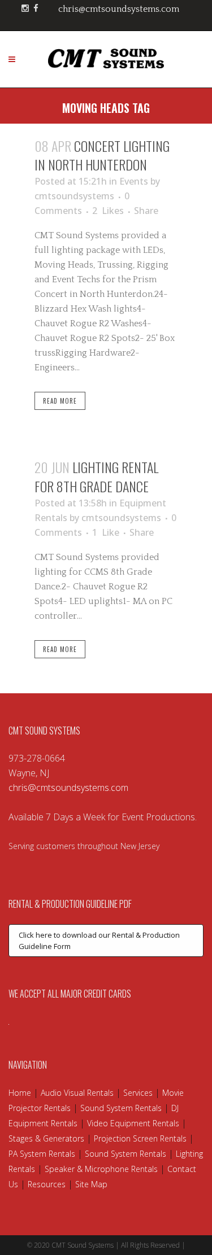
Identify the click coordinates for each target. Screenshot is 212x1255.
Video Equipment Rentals (133, 1123)
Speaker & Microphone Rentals (101, 1169)
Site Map (91, 1184)
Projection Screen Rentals (140, 1138)
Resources (47, 1184)
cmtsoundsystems (74, 196)
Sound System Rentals (121, 1108)
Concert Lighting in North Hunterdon (102, 154)
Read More (60, 400)
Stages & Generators (46, 1138)
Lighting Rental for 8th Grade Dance (96, 476)
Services (138, 1092)
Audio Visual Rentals (77, 1092)
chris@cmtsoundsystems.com (118, 9)
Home (19, 1092)
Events (133, 181)
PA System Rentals (41, 1153)
